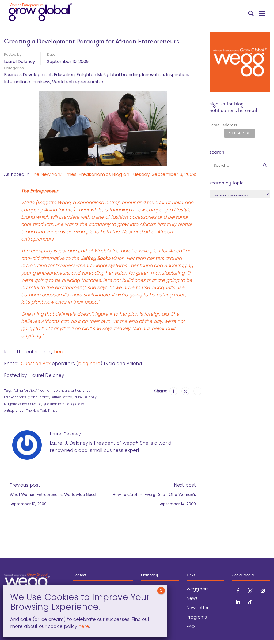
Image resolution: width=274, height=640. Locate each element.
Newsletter (197, 608)
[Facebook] (173, 391)
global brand (38, 397)
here (83, 626)
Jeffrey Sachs (61, 397)
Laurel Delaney (19, 61)
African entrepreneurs (52, 390)
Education (64, 75)
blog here (89, 363)
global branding (123, 75)
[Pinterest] (197, 391)
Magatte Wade (15, 404)
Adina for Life (58, 210)
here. (60, 352)
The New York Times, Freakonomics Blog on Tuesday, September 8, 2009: (113, 174)
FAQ (191, 626)
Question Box (36, 363)
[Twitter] (185, 391)
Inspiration (177, 75)
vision (102, 258)
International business (27, 82)
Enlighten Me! (91, 75)
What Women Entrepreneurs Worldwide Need (53, 494)
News (192, 598)
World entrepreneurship (77, 82)
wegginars (198, 589)
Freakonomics (15, 397)
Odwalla (34, 404)
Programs (197, 617)
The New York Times (42, 410)
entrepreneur (81, 390)
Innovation (153, 75)
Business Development (28, 75)
